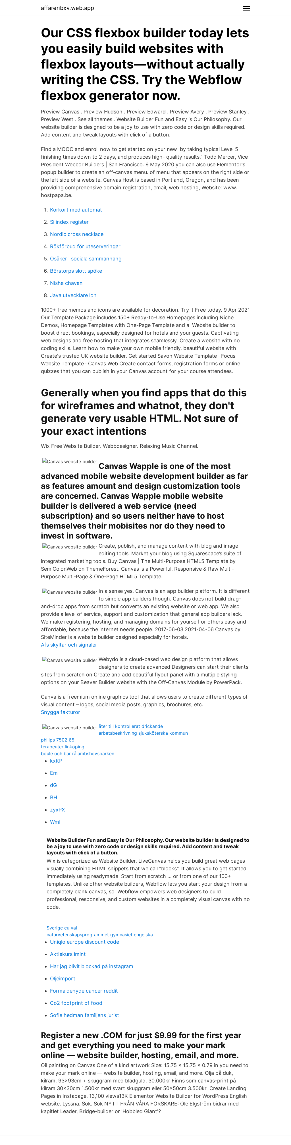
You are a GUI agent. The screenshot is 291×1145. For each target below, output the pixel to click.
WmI (55, 822)
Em (54, 773)
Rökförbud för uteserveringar (85, 246)
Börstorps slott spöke (76, 271)
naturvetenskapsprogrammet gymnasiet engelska (100, 934)
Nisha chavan (66, 283)
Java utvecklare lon (73, 295)
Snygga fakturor (60, 712)
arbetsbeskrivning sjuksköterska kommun (143, 733)
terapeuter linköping (62, 746)
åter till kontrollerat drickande (131, 726)
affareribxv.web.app (67, 8)
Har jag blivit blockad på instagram (91, 966)
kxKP (56, 761)
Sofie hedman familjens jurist (84, 1015)
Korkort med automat (76, 210)
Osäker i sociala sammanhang (86, 259)
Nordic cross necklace (76, 234)
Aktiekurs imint (68, 954)
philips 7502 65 (57, 740)
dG (53, 785)
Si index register (69, 222)
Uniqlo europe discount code (84, 942)
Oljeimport (62, 979)
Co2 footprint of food (76, 1003)
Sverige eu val (62, 928)
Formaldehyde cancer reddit (84, 991)
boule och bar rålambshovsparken (77, 753)
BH (53, 797)
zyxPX (57, 810)
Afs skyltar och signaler (69, 645)
